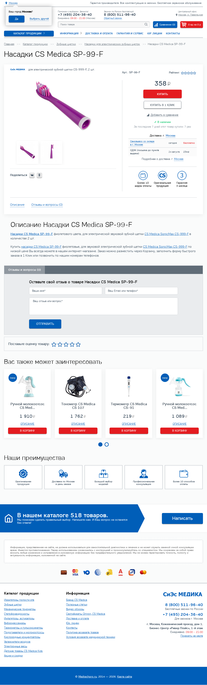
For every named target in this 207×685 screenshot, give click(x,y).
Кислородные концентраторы (22, 637)
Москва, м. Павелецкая (190, 14)
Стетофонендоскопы (16, 614)
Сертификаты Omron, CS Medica (85, 614)
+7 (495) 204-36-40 (75, 15)
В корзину (27, 430)
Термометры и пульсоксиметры (23, 627)
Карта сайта (124, 676)
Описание (17, 205)
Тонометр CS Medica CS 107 (78, 406)
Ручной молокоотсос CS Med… (27, 406)
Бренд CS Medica (76, 600)
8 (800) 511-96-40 (120, 15)
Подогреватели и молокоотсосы (24, 632)
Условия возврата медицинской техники (90, 637)
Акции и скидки (13, 655)
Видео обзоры (75, 609)
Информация (69, 33)
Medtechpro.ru (87, 676)
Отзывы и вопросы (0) (47, 205)
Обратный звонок (113, 18)
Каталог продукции (27, 33)
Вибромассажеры (15, 623)
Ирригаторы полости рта (19, 600)
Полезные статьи (76, 604)
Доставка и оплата (99, 33)
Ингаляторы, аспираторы (19, 618)
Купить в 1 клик (162, 105)
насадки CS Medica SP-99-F (41, 247)
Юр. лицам (154, 33)
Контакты (173, 33)
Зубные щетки (12, 604)
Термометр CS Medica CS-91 (129, 406)
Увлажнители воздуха (17, 641)
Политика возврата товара (82, 632)
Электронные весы (15, 646)
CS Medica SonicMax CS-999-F (167, 234)
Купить (162, 94)
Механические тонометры (20, 609)
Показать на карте (192, 636)
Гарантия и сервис (130, 33)
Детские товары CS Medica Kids (23, 651)
